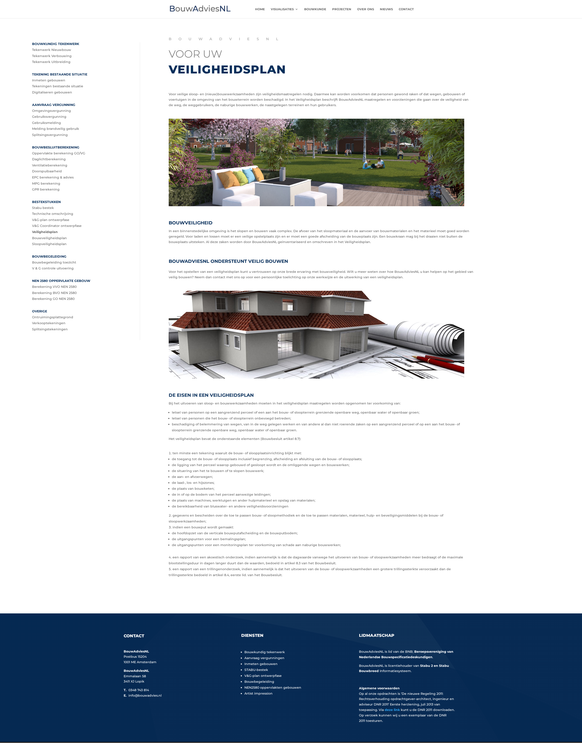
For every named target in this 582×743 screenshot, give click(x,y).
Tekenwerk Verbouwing (52, 56)
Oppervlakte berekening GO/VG (58, 153)
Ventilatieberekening (49, 165)
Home (260, 9)
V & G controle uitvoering (53, 268)
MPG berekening (46, 183)
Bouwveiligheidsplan (49, 238)
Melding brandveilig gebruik (55, 129)
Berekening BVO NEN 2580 (54, 293)
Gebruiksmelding (46, 123)
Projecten (341, 9)
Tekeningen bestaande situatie (57, 86)
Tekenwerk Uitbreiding (51, 62)
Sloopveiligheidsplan (49, 244)
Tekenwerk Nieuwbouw (51, 50)
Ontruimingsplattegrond (52, 317)
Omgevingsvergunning (51, 111)
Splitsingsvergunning (50, 135)
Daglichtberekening (49, 159)
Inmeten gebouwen (48, 80)
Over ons (365, 9)
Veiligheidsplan (45, 232)
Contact (406, 9)
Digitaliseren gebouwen (52, 92)
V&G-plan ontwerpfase (50, 220)
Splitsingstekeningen (50, 329)
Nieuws (386, 9)
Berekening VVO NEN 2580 (54, 287)
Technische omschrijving (52, 214)
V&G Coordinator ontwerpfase (57, 226)
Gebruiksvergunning (49, 117)
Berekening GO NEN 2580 (53, 299)
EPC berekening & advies (53, 177)
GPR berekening (46, 189)
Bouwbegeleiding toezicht (54, 262)
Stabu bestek (43, 208)
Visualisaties (282, 9)
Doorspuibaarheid (47, 171)
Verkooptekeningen (48, 323)
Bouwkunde (315, 9)
